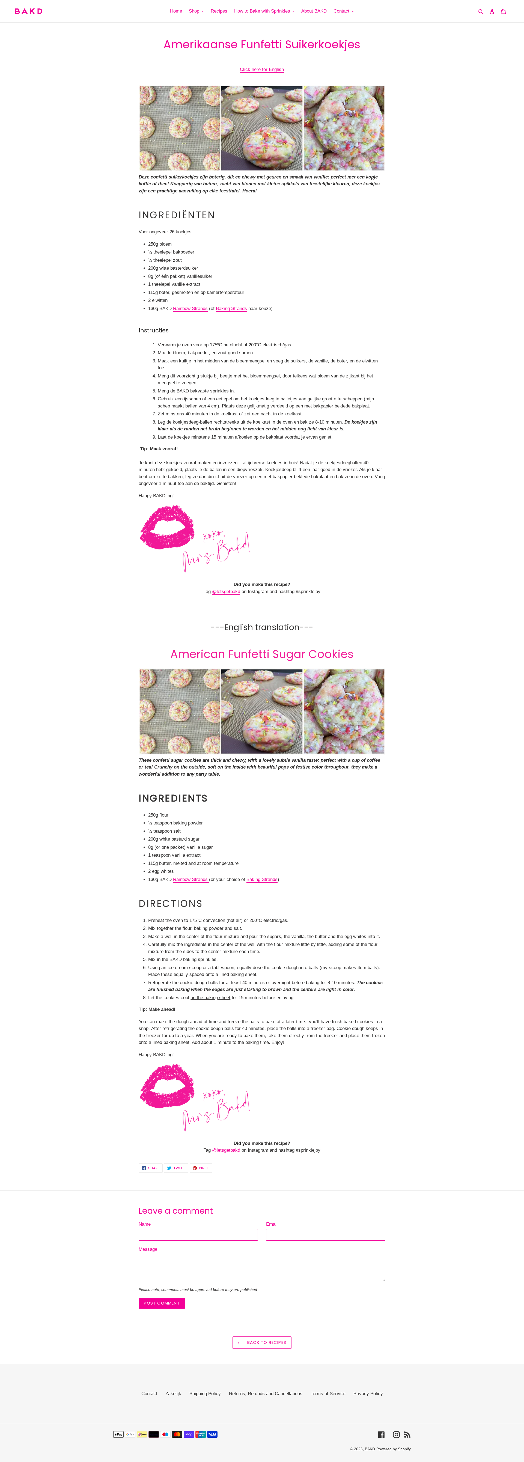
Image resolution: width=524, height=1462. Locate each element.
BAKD (370, 1449)
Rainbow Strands (190, 308)
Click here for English (262, 69)
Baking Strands (231, 308)
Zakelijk (173, 1393)
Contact (149, 1393)
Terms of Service (328, 1393)
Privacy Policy (368, 1393)
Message (148, 1249)
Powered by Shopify (393, 1449)
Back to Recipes (266, 1342)
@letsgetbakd (226, 591)
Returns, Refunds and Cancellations (265, 1393)
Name (145, 1224)
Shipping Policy (205, 1393)
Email (272, 1224)
